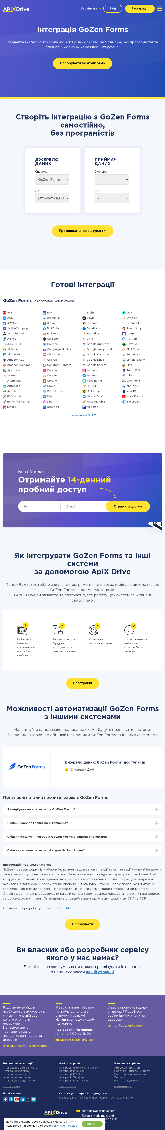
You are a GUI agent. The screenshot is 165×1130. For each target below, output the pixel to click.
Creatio (52, 381)
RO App (132, 339)
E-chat (91, 313)
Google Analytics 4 (99, 349)
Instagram (93, 370)
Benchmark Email (18, 402)
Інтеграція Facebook (17, 1074)
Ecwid (91, 318)
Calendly (53, 344)
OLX (129, 313)
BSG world (14, 396)
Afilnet (11, 339)
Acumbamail (15, 334)
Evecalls (92, 323)
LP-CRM (92, 386)
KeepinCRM (94, 381)
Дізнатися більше (65, 1126)
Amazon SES (15, 360)
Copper (52, 370)
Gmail (90, 339)
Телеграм (133, 402)
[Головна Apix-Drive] (16, 9)
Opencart (133, 323)
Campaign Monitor (59, 349)
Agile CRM (14, 344)
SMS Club (133, 349)
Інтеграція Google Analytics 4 (79, 1068)
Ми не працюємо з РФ (129, 1081)
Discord (52, 396)
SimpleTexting (136, 360)
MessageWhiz (96, 402)
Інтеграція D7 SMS (71, 1074)
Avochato (13, 391)
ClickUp (52, 360)
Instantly (92, 376)
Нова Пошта (135, 396)
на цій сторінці (100, 972)
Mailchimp (93, 391)
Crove (51, 386)
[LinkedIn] (22, 1098)
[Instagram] (28, 1098)
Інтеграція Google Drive (19, 1081)
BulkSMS (52, 334)
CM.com (52, 339)
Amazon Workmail (19, 365)
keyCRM (132, 391)
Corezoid (53, 376)
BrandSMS (53, 318)
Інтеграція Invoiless (72, 1071)
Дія (37, 190)
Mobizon (92, 407)
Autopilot (13, 386)
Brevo (51, 323)
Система (41, 172)
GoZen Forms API (57, 908)
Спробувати (82, 924)
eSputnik (132, 386)
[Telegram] (11, 1099)
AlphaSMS (13, 355)
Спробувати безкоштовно (82, 63)
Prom (130, 334)
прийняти (92, 1124)
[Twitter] (33, 1098)
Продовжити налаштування (82, 230)
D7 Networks (55, 391)
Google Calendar (98, 355)
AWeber (12, 323)
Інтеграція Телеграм (17, 1071)
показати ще (11, 1086)
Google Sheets (96, 365)
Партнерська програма (130, 1074)
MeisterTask (94, 396)
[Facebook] (5, 1098)
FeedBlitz (93, 334)
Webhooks (134, 381)
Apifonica (13, 370)
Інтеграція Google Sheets (20, 1068)
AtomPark (14, 381)
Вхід (113, 8)
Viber (130, 376)
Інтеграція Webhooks (17, 1077)
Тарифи (119, 1077)
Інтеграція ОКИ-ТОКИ (73, 1081)
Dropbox (53, 407)
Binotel (11, 407)
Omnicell (132, 318)
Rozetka (132, 344)
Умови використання (128, 1068)
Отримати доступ (128, 506)
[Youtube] (16, 1098)
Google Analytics (98, 344)
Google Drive (95, 360)
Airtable (12, 349)
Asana (11, 376)
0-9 (130, 1098)
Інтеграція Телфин (71, 1077)
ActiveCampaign (18, 328)
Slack (130, 365)
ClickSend (53, 355)
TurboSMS (133, 370)
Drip (50, 402)
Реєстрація (140, 8)
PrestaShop (134, 328)
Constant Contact (59, 365)
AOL (10, 318)
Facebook (93, 328)
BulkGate (53, 328)
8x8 (9, 313)
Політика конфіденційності (132, 1071)
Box (49, 313)
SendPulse (133, 355)
